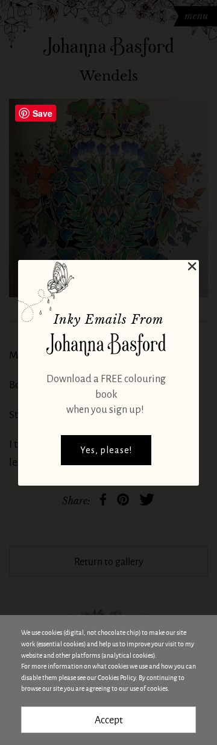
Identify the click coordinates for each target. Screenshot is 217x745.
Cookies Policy (117, 677)
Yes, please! (106, 450)
